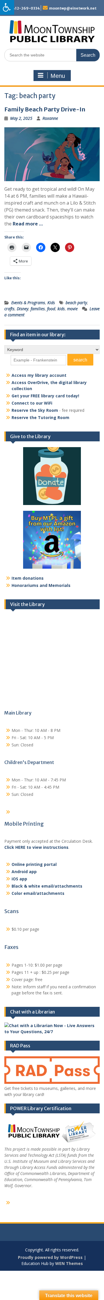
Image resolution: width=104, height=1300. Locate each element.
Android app (24, 871)
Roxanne (50, 118)
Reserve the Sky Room (35, 410)
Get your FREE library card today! (45, 396)
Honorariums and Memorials (41, 585)
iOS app (19, 879)
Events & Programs (28, 302)
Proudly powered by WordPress (50, 1257)
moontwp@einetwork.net (72, 8)
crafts (9, 308)
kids (61, 308)
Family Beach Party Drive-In (44, 109)
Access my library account (39, 375)
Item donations (28, 578)
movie (72, 308)
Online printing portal (34, 864)
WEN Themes (69, 1263)
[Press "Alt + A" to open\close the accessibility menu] (7, 7)
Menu (58, 76)
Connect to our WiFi (32, 403)
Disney (22, 308)
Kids (51, 302)
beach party (76, 302)
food (51, 308)
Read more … (28, 224)
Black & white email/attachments (47, 886)
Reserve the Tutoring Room (40, 417)
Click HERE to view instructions (36, 847)
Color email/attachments (38, 893)
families (38, 308)
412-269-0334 (26, 8)
